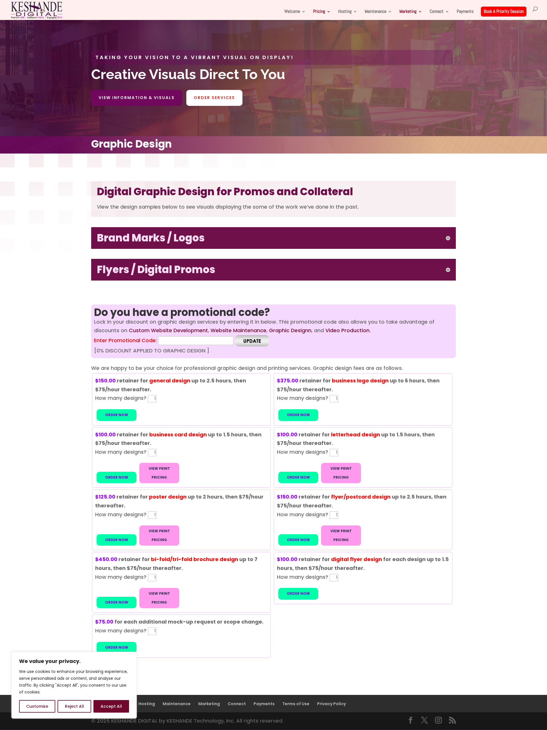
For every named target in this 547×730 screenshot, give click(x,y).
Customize (37, 706)
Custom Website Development (168, 330)
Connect (437, 11)
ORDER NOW (116, 414)
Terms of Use (295, 704)
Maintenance (375, 11)
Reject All (74, 706)
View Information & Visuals (137, 97)
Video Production (347, 330)
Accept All (111, 706)
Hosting (345, 11)
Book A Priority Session (504, 11)
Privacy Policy (331, 704)
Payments (465, 11)
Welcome (292, 11)
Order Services (214, 97)
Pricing (319, 11)
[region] (74, 685)
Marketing (408, 11)
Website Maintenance (238, 330)
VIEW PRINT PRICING (159, 473)
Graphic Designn (290, 330)
